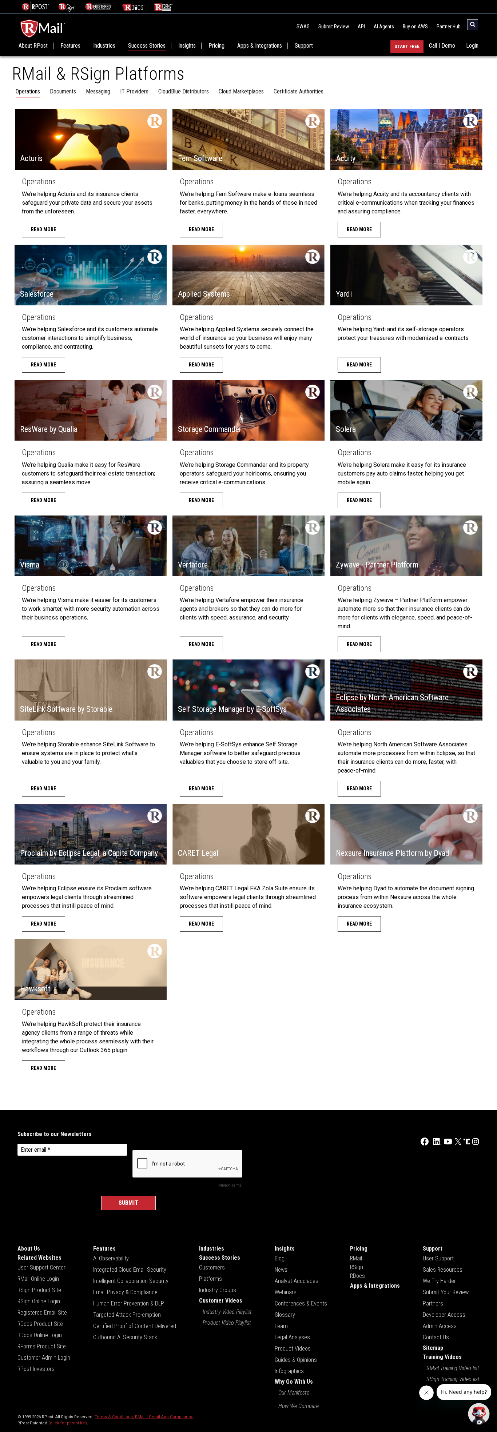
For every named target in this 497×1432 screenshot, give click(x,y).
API (361, 26)
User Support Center (41, 1267)
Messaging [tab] (98, 91)
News (281, 1269)
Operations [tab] (28, 91)
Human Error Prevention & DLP (128, 1303)
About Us (28, 1248)
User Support (438, 1258)
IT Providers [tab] (134, 91)
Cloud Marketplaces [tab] (241, 91)
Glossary (285, 1314)
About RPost (33, 46)
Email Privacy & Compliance (125, 1292)
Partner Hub (449, 26)
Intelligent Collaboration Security (130, 1280)
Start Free (407, 46)
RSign (356, 1267)
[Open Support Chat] (479, 1414)
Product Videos (293, 1348)
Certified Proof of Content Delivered (134, 1326)
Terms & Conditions (114, 1417)
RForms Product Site (41, 1346)
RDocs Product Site (40, 1323)
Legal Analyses (292, 1337)
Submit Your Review (446, 1292)
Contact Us (436, 1337)
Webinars (286, 1292)
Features (70, 46)
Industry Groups (217, 1290)
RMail (356, 1258)
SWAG (303, 26)
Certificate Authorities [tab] (298, 91)
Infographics (289, 1371)
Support (304, 46)
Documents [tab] (63, 91)
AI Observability (111, 1258)
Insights (187, 46)
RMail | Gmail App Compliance (164, 1417)
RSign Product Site (39, 1290)
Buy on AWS (415, 26)
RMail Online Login (38, 1278)
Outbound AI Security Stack (125, 1337)
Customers (212, 1267)
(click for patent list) (67, 1423)
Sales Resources (442, 1269)
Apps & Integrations (259, 46)
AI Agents (384, 26)
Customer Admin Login (43, 1357)
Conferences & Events (301, 1303)
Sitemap (433, 1347)
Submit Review (333, 26)
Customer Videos (220, 1300)
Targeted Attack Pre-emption (127, 1314)
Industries (104, 46)
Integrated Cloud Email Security (129, 1269)
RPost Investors (36, 1368)
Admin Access (440, 1326)
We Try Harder (439, 1280)
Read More (43, 229)
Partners (433, 1303)
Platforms (210, 1278)
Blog (280, 1258)
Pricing (216, 46)
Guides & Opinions (296, 1359)
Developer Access (444, 1314)
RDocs (357, 1275)
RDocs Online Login (39, 1335)
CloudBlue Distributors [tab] (183, 91)
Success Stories (147, 46)
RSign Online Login (38, 1301)
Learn (281, 1326)
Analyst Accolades (296, 1280)
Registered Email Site (42, 1312)
